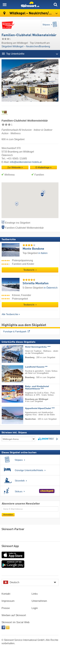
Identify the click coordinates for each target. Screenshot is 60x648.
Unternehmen (39, 601)
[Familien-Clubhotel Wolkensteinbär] (30, 81)
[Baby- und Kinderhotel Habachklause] (8, 393)
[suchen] (55, 4)
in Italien (43, 253)
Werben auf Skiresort (14, 615)
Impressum (8, 601)
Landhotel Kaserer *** (36, 367)
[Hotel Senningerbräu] (8, 354)
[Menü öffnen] (4, 4)
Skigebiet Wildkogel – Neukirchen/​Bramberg (26, 46)
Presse (6, 608)
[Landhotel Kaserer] (8, 373)
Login (35, 608)
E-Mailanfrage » (43, 167)
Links (35, 593)
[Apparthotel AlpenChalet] (8, 415)
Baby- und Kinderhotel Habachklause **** (37, 387)
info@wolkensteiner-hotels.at (26, 162)
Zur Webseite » (15, 167)
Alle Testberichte (10, 314)
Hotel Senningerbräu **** (37, 347)
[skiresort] (30, 4)
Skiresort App (10, 546)
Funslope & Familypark (14, 331)
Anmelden (8, 514)
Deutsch (14, 582)
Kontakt (6, 593)
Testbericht (29, 270)
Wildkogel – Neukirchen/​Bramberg (34, 13)
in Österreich (51, 287)
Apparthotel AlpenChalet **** (40, 408)
